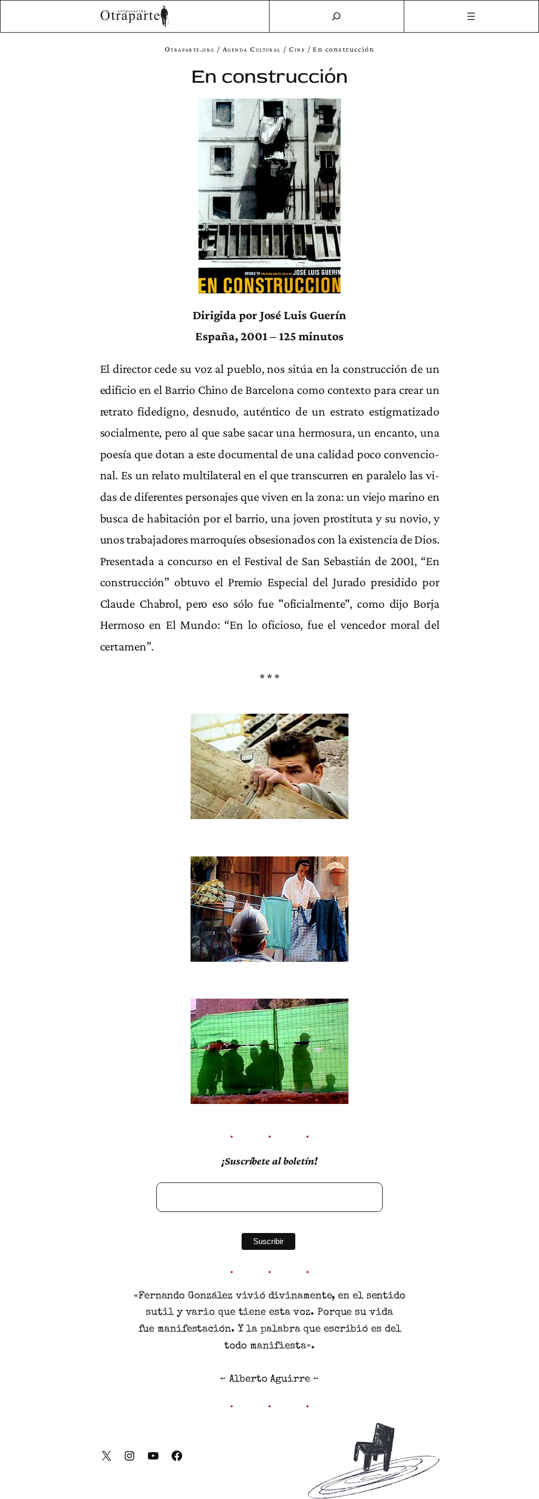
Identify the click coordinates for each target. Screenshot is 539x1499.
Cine (297, 49)
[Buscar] (336, 16)
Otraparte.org (190, 49)
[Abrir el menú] (471, 16)
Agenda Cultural (252, 49)
